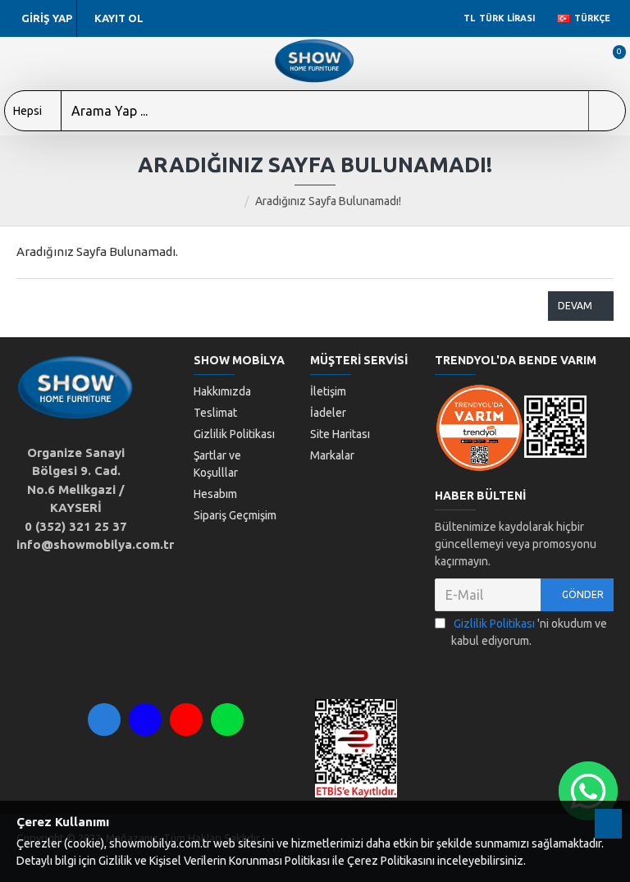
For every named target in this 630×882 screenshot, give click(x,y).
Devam (575, 305)
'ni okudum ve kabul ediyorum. (529, 632)
